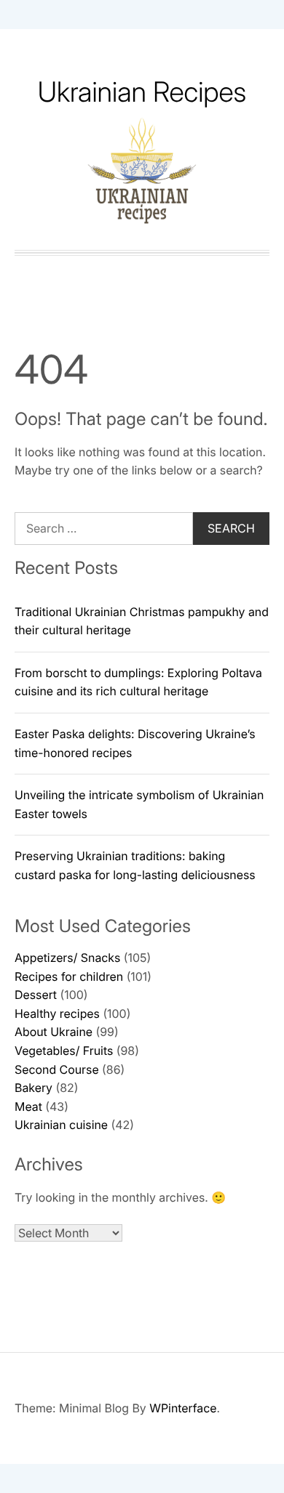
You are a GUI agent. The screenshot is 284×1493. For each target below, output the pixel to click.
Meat (28, 1106)
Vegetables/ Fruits (64, 1050)
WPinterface (182, 1408)
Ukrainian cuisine (61, 1124)
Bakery (33, 1087)
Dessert (36, 994)
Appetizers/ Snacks (67, 957)
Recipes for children (69, 976)
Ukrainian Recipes (142, 92)
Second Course (57, 1069)
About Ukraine (53, 1031)
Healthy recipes (57, 1013)
